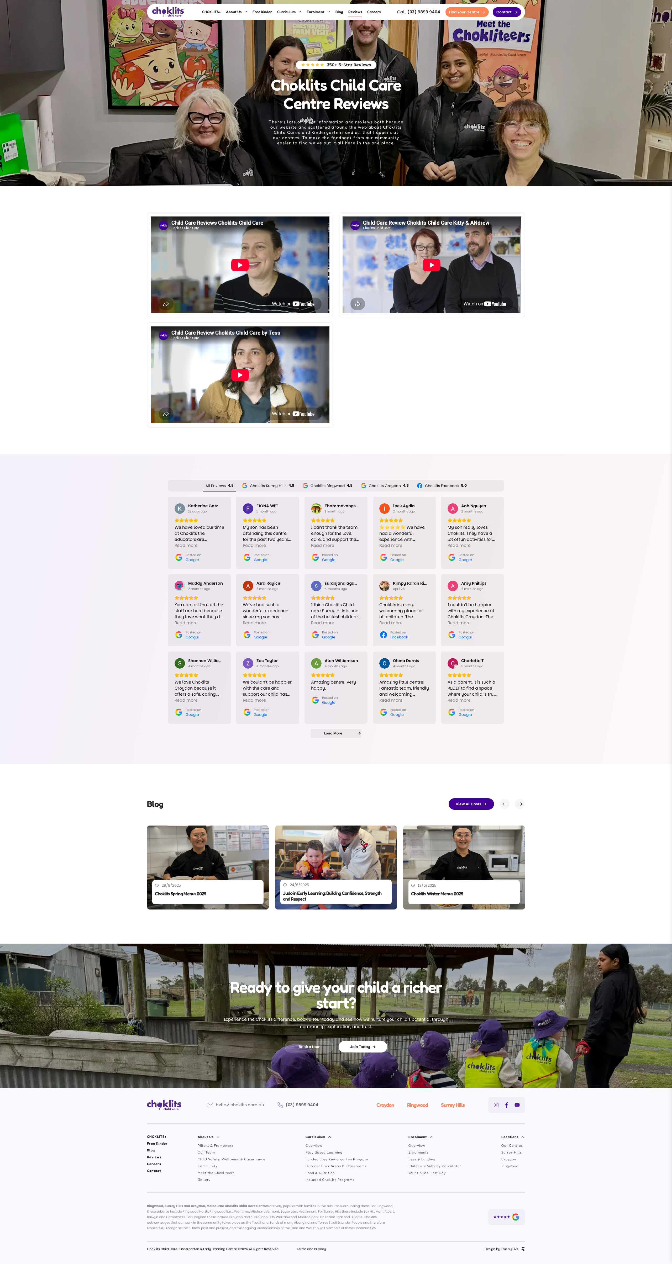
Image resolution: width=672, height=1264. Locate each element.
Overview (314, 1145)
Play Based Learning (324, 1152)
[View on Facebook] (384, 586)
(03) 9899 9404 (423, 12)
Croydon (385, 1105)
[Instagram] (496, 1105)
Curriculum (286, 11)
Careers (374, 11)
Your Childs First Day (427, 1173)
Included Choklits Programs (330, 1179)
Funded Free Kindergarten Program (337, 1159)
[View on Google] (180, 508)
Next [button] (520, 804)
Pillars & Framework (215, 1145)
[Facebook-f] (506, 1105)
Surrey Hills (453, 1105)
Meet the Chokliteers (216, 1173)
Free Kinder (262, 11)
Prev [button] (504, 804)
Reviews (355, 11)
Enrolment (315, 11)
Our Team (206, 1152)
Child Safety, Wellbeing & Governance (231, 1159)
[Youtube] (517, 1105)
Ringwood (417, 1105)
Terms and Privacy (311, 1249)
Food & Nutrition (320, 1173)
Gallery (204, 1179)
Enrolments (418, 1152)
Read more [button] (186, 545)
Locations (509, 1137)
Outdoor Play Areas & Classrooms (336, 1166)
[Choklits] (168, 12)
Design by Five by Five (501, 1249)
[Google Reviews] (507, 1217)
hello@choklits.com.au (240, 1105)
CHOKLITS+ (211, 11)
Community (208, 1166)
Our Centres (512, 1145)
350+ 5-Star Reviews (349, 65)
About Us (234, 11)
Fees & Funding (421, 1159)
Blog (339, 11)
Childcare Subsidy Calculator (434, 1166)
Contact (154, 1170)
